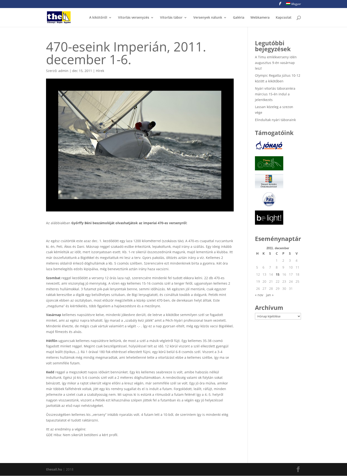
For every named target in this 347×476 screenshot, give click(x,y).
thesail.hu (54, 469)
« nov (259, 295)
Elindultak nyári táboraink (275, 120)
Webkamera (260, 18)
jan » (270, 295)
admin (63, 70)
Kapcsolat (284, 18)
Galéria (238, 18)
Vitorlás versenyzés (133, 18)
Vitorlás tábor (171, 18)
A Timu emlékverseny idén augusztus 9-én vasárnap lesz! (276, 63)
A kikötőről (98, 18)
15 (277, 274)
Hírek (100, 70)
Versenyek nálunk (207, 18)
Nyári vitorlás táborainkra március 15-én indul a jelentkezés (275, 94)
